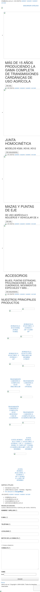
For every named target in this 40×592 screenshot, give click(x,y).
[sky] (0, 591)
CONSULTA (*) (5, 548)
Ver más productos (11, 152)
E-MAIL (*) (4, 517)
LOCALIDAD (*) (6, 531)
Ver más (8, 85)
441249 (3, 3)
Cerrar (3, 582)
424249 (29, 1)
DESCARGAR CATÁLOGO (31, 6)
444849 (35, 1)
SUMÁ (3, 572)
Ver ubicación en (14, 491)
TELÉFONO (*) (5, 524)
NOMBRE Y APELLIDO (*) (9, 510)
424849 (23, 1)
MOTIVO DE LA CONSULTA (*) (10, 538)
